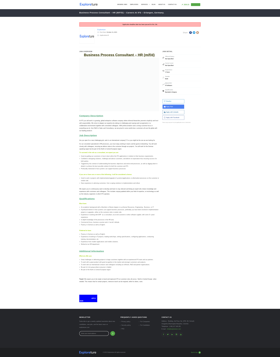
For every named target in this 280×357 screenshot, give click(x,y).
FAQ (122, 329)
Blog (153, 4)
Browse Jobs (122, 4)
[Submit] (112, 333)
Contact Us (172, 4)
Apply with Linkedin (172, 112)
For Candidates (145, 325)
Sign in (196, 4)
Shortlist (168, 101)
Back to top (194, 352)
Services (144, 4)
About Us (161, 4)
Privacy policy (125, 321)
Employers (134, 4)
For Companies (145, 321)
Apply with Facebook (172, 117)
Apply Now (169, 106)
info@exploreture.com (174, 329)
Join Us (186, 4)
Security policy (126, 325)
